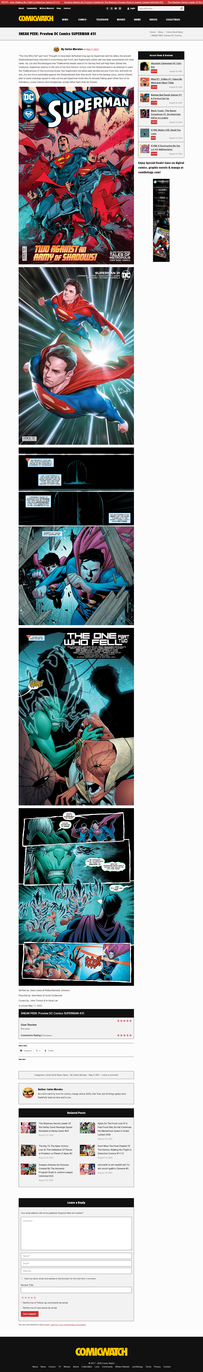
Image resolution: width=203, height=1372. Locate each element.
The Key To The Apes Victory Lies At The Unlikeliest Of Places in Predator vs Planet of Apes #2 (55, 1150)
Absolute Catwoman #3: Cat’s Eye (166, 65)
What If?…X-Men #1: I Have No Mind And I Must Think (166, 81)
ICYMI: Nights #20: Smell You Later (166, 132)
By (78, 1075)
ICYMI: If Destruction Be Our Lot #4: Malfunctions (165, 148)
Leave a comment (110, 1075)
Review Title (27, 1285)
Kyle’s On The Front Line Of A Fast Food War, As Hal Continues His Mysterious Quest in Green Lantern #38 (114, 1129)
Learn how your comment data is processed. (68, 1325)
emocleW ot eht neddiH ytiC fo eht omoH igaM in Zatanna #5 (114, 1166)
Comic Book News (53, 1075)
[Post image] (28, 1127)
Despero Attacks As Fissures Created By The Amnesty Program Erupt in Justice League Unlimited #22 (56, 1170)
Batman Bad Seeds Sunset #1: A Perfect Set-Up (166, 97)
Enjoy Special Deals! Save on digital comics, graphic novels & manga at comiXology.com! (161, 167)
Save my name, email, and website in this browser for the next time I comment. (60, 1278)
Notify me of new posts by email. (40, 1307)
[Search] (181, 8)
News (65, 1075)
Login (132, 8)
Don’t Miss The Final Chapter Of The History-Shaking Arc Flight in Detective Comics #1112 (114, 1150)
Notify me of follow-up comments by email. (45, 1302)
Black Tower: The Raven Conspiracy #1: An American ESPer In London (165, 114)
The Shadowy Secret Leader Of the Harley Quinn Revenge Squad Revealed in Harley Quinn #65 (77, 2)
